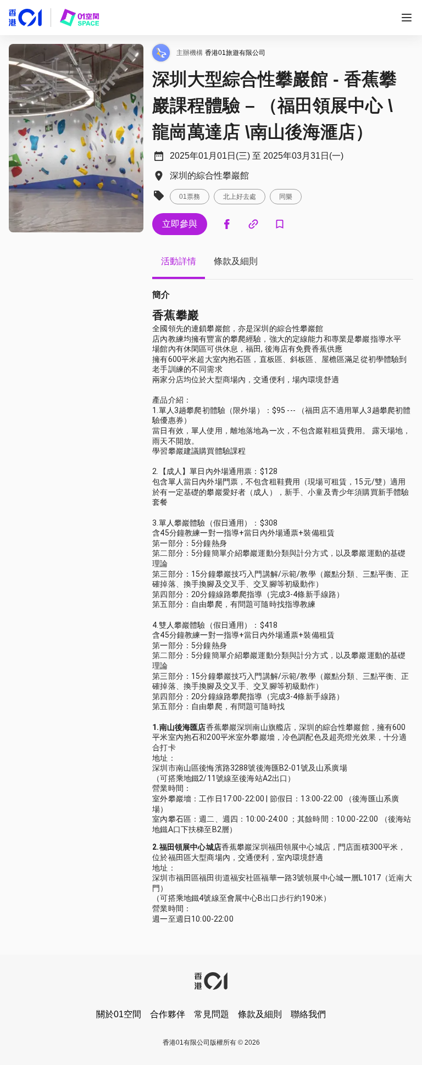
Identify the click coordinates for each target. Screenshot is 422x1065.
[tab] (178, 261)
